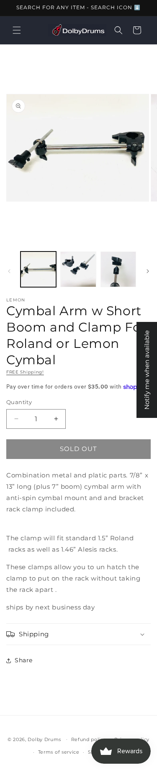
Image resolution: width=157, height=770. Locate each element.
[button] (17, 30)
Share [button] (24, 660)
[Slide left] (9, 271)
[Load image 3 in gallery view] (118, 269)
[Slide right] (148, 271)
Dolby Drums (44, 739)
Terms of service (59, 752)
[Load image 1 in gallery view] (38, 269)
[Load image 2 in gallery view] (78, 269)
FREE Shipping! (25, 372)
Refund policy (88, 739)
